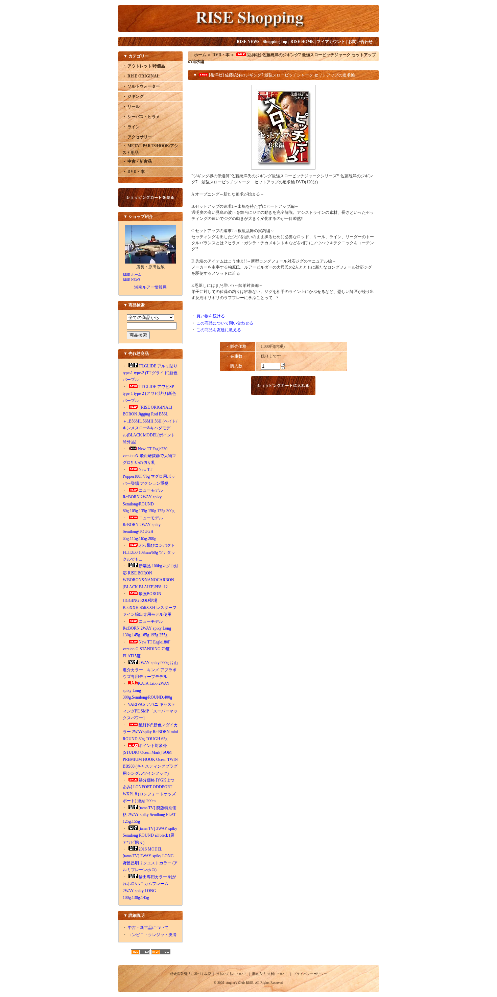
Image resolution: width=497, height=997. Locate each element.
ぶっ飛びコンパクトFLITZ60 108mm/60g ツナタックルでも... (149, 552)
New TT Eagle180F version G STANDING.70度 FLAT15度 (148, 649)
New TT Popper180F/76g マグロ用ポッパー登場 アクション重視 (149, 476)
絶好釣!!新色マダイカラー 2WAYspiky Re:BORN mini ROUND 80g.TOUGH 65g (150, 732)
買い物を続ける (210, 316)
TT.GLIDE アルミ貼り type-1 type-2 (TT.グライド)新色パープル (150, 373)
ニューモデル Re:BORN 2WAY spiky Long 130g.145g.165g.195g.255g (147, 628)
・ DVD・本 (133, 171)
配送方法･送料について (270, 974)
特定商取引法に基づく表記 (190, 974)
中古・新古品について (148, 927)
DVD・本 (221, 54)
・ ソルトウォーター (141, 86)
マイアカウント (331, 41)
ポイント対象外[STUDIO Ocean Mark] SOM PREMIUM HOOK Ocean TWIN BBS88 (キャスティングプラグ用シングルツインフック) (150, 759)
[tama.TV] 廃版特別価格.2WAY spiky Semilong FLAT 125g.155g (149, 815)
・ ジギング (133, 96)
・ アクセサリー (137, 137)
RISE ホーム (132, 274)
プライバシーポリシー (310, 974)
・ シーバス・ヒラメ (141, 116)
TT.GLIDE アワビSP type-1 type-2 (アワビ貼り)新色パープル (149, 393)
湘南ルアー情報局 (150, 287)
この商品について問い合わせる (224, 323)
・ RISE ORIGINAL (141, 76)
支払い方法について (231, 974)
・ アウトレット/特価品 (143, 66)
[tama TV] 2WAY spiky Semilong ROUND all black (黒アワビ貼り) (150, 835)
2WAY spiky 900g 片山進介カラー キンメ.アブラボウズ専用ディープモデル (150, 669)
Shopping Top (275, 41)
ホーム (200, 54)
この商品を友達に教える (218, 329)
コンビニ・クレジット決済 (152, 934)
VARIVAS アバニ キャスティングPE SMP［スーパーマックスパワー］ (150, 711)
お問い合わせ (360, 41)
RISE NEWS (248, 41)
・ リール (131, 106)
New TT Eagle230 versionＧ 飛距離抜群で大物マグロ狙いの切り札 (149, 456)
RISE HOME (302, 41)
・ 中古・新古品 (137, 161)
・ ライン (131, 126)
